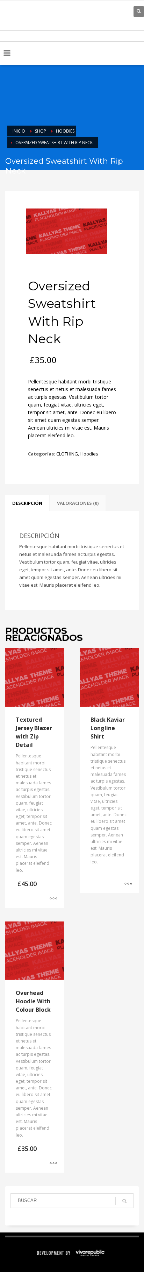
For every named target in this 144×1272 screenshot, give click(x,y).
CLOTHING (67, 454)
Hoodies (89, 454)
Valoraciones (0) (78, 503)
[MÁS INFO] (53, 899)
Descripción (27, 503)
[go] (124, 1201)
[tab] (27, 503)
